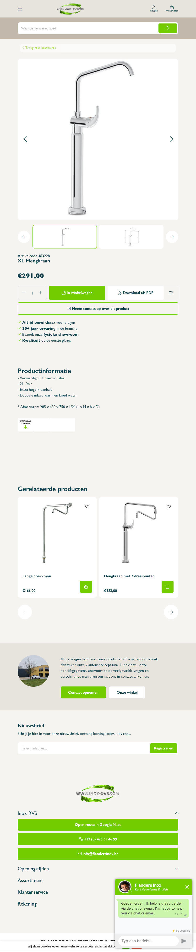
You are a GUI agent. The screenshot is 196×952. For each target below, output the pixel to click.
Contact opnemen (83, 692)
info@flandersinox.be (100, 853)
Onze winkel (127, 692)
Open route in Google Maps (98, 824)
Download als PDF (138, 292)
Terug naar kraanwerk (40, 48)
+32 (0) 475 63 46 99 (100, 839)
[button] (25, 139)
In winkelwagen (80, 292)
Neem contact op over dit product (100, 308)
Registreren (163, 748)
